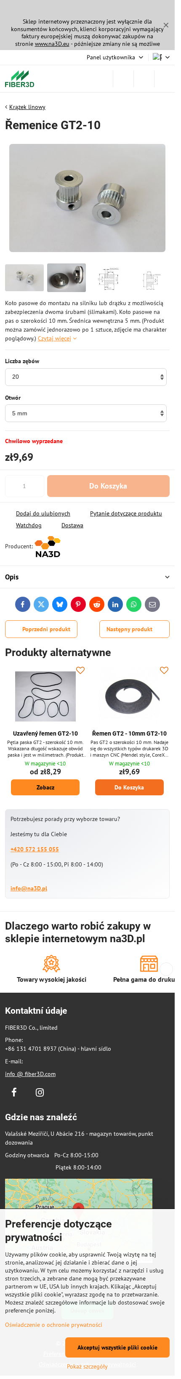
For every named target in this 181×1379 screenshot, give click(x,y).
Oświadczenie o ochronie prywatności (53, 1325)
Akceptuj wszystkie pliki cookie (117, 1347)
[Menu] (164, 78)
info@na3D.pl (29, 888)
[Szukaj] (123, 78)
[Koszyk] (144, 78)
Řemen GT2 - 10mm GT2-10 (129, 733)
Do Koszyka (108, 486)
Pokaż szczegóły (87, 1366)
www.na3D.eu (52, 44)
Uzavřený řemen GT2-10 (45, 733)
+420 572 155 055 (35, 849)
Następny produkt (129, 629)
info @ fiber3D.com (30, 1074)
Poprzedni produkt (46, 629)
